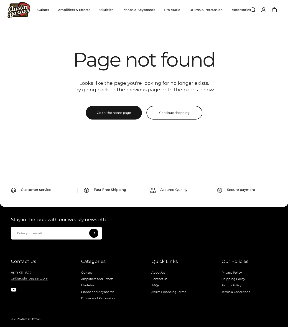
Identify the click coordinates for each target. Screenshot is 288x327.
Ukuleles (87, 285)
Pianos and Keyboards (97, 292)
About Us (158, 272)
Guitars (86, 272)
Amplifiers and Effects (97, 279)
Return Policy (231, 285)
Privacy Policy (232, 272)
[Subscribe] (93, 233)
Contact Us (159, 279)
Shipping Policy (233, 279)
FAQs (155, 285)
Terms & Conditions (236, 292)
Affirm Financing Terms (168, 292)
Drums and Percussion (98, 298)
